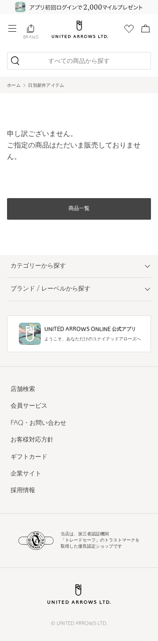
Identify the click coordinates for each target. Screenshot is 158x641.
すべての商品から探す (79, 61)
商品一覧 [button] (79, 208)
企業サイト (26, 474)
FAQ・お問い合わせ (38, 423)
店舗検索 (23, 389)
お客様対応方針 (32, 440)
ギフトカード (29, 457)
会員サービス (29, 406)
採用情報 (23, 490)
